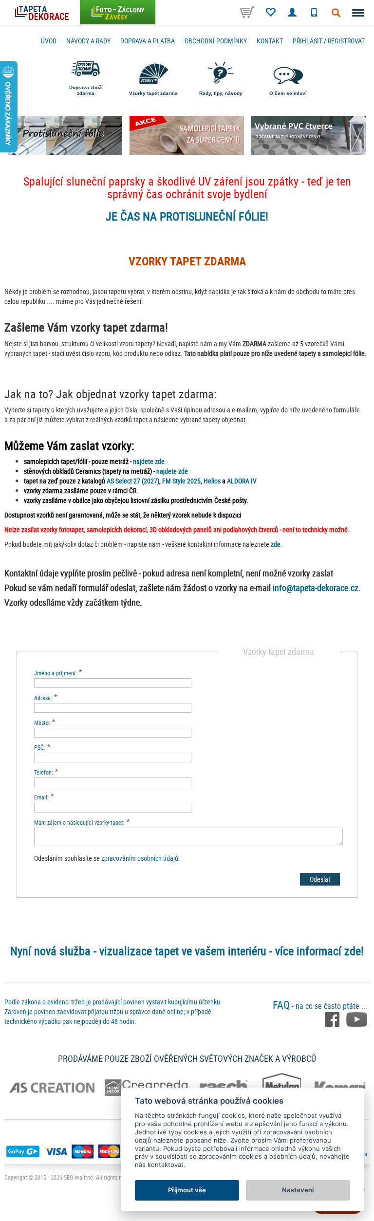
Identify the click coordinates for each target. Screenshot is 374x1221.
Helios (212, 480)
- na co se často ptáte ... (320, 1005)
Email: (41, 797)
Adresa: (43, 698)
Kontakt (270, 40)
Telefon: (43, 772)
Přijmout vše (187, 1190)
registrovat (346, 40)
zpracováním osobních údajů (139, 858)
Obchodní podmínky (216, 40)
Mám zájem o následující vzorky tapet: (79, 822)
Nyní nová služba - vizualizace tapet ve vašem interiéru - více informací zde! (187, 951)
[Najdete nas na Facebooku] (333, 1018)
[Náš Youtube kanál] (357, 1018)
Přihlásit (307, 40)
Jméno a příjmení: (55, 673)
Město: (42, 722)
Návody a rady (88, 40)
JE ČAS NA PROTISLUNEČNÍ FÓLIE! (187, 216)
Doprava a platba (147, 40)
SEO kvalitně (78, 1177)
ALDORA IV (242, 480)
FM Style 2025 (181, 480)
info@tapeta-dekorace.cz (315, 587)
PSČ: (39, 747)
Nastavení (298, 1190)
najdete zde (149, 461)
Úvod (48, 40)
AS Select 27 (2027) (133, 480)
